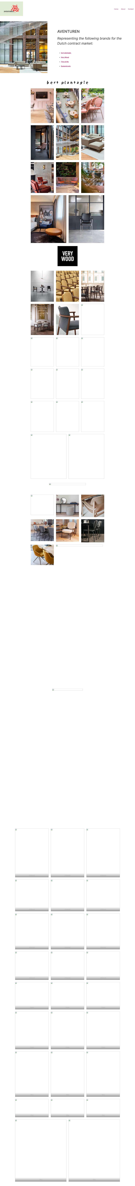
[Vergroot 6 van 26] (117, 882)
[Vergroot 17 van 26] (82, 1014)
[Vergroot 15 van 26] (117, 984)
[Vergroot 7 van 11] (51, 164)
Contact (131, 9)
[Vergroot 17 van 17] (102, 436)
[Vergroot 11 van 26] (82, 954)
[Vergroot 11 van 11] (102, 197)
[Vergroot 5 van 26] (82, 882)
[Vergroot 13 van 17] (51, 403)
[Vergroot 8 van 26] (82, 916)
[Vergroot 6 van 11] (102, 128)
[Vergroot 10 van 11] (64, 197)
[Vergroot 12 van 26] (117, 954)
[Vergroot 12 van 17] (102, 371)
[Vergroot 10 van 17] (51, 371)
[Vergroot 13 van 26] (46, 984)
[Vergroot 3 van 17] (102, 273)
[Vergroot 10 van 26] (46, 954)
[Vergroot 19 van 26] (46, 1054)
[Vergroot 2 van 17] (77, 273)
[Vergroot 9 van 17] (102, 340)
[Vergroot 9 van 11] (102, 164)
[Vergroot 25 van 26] (64, 1122)
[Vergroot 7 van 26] (46, 916)
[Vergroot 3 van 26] (117, 831)
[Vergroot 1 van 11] (51, 91)
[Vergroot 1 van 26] (46, 831)
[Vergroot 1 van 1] (51, 497)
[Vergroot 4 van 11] (51, 128)
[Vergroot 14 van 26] (82, 984)
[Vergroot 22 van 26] (46, 1101)
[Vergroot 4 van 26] (46, 882)
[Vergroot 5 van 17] (77, 306)
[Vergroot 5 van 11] (77, 128)
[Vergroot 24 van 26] (117, 1101)
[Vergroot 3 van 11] (102, 91)
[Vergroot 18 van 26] (117, 1014)
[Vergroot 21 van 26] (117, 1054)
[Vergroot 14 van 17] (77, 403)
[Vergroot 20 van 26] (82, 1054)
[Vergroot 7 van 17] (51, 340)
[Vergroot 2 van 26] (82, 831)
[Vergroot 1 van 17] (51, 273)
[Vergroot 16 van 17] (64, 436)
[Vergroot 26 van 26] (117, 1122)
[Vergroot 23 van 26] (82, 1101)
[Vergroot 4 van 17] (51, 306)
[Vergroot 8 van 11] (77, 164)
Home (116, 9)
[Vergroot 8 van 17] (77, 340)
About (123, 9)
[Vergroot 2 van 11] (77, 91)
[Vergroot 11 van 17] (77, 371)
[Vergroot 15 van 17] (102, 403)
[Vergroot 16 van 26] (46, 1014)
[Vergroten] (102, 497)
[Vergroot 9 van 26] (117, 916)
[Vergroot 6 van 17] (102, 306)
